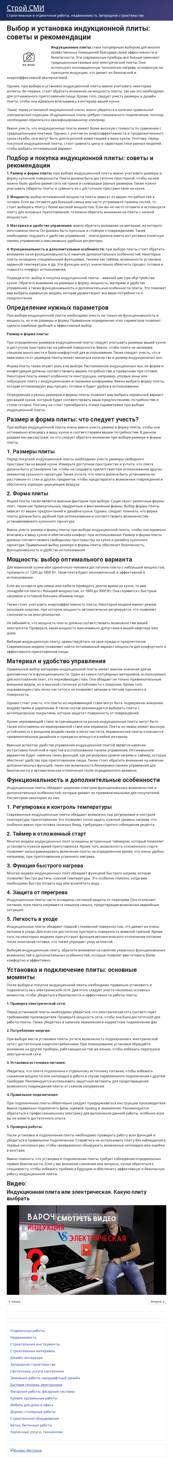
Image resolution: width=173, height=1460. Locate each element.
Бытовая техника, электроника (36, 1384)
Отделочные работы (27, 1330)
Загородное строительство (32, 1364)
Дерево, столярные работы (33, 1411)
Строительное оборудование (34, 1418)
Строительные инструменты (35, 1344)
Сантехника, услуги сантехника (37, 1371)
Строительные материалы (32, 1351)
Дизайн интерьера (26, 1357)
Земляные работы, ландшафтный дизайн (45, 1378)
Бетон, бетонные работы (31, 1425)
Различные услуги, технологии (36, 1432)
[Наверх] (166, 1452)
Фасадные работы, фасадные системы (42, 1391)
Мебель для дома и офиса (31, 1405)
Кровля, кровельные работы (33, 1398)
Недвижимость (23, 1337)
